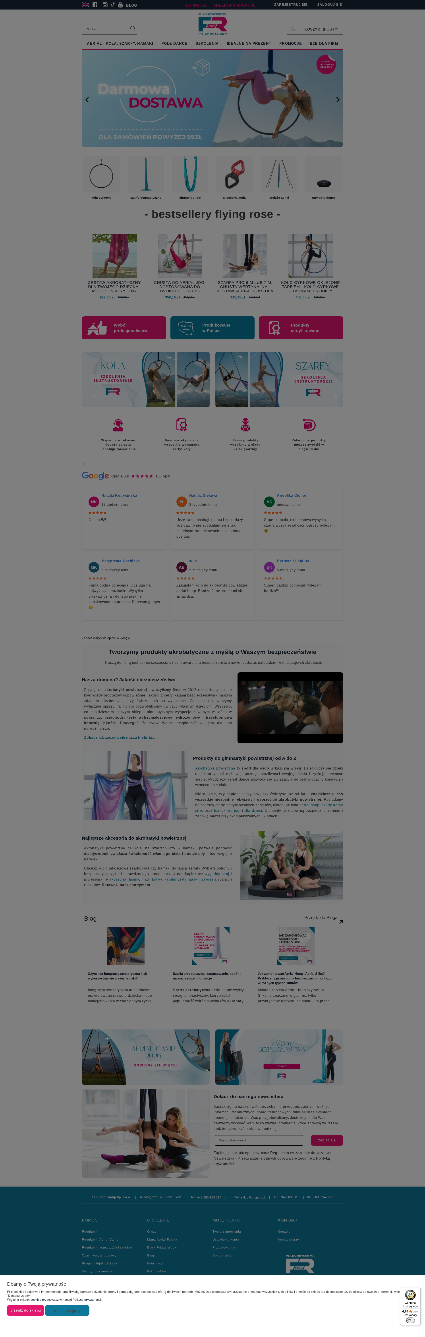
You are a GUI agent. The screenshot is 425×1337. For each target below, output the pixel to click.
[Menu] (418, 1290)
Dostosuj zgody (67, 1311)
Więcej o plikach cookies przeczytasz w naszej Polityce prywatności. (54, 1299)
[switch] (410, 1320)
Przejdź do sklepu (25, 1310)
